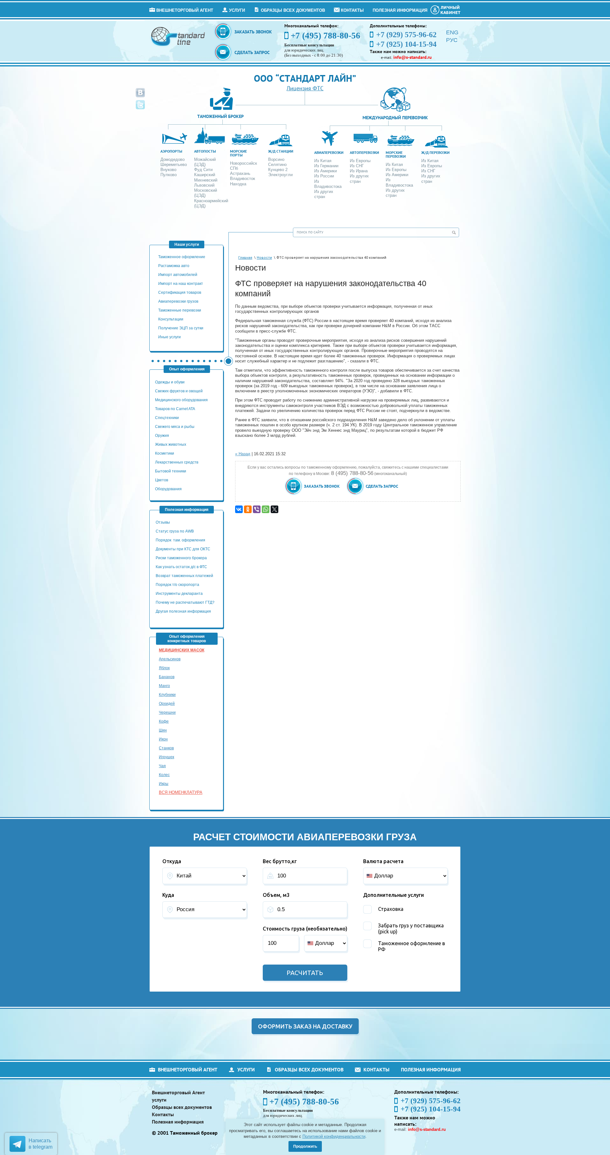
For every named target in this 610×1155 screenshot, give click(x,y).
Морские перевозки (396, 154)
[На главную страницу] (178, 36)
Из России (324, 176)
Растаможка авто (173, 266)
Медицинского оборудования (181, 400)
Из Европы (360, 160)
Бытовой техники (170, 471)
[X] (274, 509)
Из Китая (322, 160)
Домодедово (172, 159)
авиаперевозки (328, 152)
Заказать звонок (253, 32)
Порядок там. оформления (180, 540)
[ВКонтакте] (239, 509)
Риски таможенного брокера (181, 558)
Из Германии (326, 165)
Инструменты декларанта (179, 593)
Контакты (352, 10)
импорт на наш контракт (180, 283)
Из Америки (325, 170)
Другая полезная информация (183, 611)
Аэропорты (171, 151)
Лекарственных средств (177, 462)
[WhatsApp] (265, 509)
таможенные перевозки (179, 310)
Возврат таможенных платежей (185, 576)
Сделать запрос (252, 52)
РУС (452, 40)
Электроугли (280, 174)
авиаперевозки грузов (178, 301)
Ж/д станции (280, 151)
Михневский (205, 180)
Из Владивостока (328, 184)
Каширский (204, 174)
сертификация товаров (179, 292)
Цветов (161, 480)
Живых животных (170, 444)
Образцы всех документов (293, 10)
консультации (170, 319)
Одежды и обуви (170, 382)
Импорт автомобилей (177, 274)
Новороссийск (243, 163)
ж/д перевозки (435, 152)
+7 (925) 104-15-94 (431, 1109)
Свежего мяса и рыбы (174, 426)
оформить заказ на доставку (305, 1026)
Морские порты (238, 153)
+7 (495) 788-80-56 (325, 35)
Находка (238, 184)
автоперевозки (364, 152)
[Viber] (257, 509)
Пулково (168, 174)
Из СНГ (357, 165)
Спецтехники (167, 418)
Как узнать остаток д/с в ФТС (181, 567)
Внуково (168, 169)
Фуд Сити (203, 169)
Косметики (164, 453)
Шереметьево (173, 164)
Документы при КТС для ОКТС (183, 549)
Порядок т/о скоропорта (177, 584)
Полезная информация (400, 10)
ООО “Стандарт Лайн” (305, 78)
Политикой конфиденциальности (333, 1136)
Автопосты (205, 151)
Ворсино (276, 159)
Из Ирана (359, 170)
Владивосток (242, 178)
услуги (237, 10)
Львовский (204, 185)
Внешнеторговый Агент (184, 10)
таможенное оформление (181, 257)
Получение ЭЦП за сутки (180, 328)
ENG (452, 32)
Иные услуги (169, 337)
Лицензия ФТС (305, 88)
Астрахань (240, 173)
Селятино (277, 164)
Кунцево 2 (278, 169)
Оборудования (168, 489)
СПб (234, 168)
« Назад (242, 453)
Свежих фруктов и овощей (179, 391)
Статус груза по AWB (175, 531)
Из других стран (323, 194)
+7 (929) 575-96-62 (431, 1101)
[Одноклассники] (248, 509)
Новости (264, 258)
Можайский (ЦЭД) (205, 162)
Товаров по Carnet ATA (175, 409)
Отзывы (163, 522)
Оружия (162, 435)
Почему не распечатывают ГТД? (185, 602)
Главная (245, 258)
